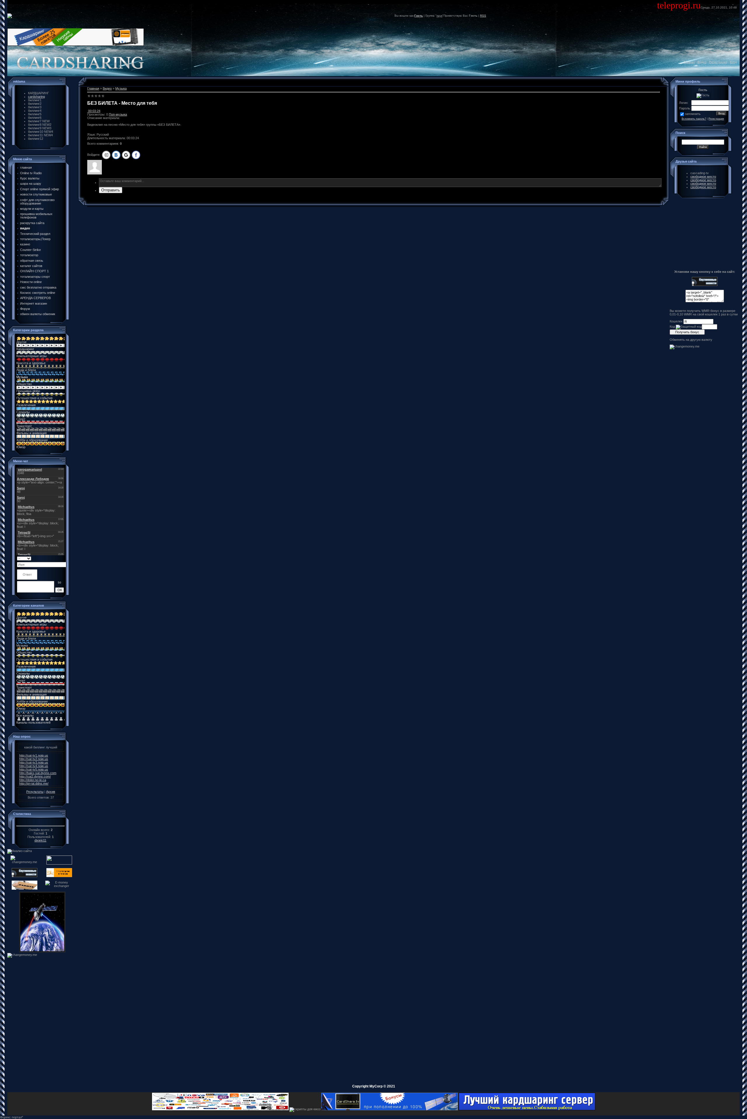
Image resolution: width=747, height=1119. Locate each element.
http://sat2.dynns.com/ (35, 776)
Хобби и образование (32, 440)
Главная (689, 62)
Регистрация (718, 62)
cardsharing (36, 96)
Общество (24, 384)
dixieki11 (40, 840)
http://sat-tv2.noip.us (33, 759)
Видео (701, 62)
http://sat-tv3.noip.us (33, 762)
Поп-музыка (118, 114)
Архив (50, 791)
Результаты (34, 791)
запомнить (693, 114)
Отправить (110, 190)
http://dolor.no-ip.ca (32, 780)
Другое (21, 342)
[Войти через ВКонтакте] (116, 155)
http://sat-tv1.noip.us (33, 755)
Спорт (20, 419)
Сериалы (23, 412)
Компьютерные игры (31, 356)
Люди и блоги (26, 370)
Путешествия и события (34, 398)
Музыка (22, 377)
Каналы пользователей (33, 722)
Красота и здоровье (31, 363)
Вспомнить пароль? (694, 118)
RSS (483, 15)
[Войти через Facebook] (136, 155)
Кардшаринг (25, 349)
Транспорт (24, 426)
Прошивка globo (28, 391)
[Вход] (106, 155)
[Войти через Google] (126, 155)
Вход (733, 62)
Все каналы (25, 715)
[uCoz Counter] (40, 822)
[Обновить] (62, 558)
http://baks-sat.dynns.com (37, 773)
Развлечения (26, 405)
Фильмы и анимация (31, 433)
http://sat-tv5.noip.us (33, 769)
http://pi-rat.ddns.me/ (33, 783)
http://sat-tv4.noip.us (33, 766)
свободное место (703, 176)
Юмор (20, 447)
